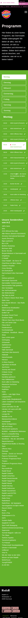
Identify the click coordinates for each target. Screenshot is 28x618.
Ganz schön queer (8, 337)
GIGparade (6, 342)
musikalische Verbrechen (10, 436)
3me (3, 228)
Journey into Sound (8, 369)
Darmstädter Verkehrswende (12, 283)
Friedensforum (7, 327)
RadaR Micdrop (7, 486)
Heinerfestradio (7, 357)
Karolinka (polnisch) (8, 377)
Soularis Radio (7, 520)
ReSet (4, 510)
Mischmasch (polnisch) (10, 429)
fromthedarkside (7, 330)
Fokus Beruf (6, 325)
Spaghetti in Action (8, 523)
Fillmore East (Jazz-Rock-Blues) (13, 320)
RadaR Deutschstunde (9, 478)
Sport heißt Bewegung (9, 525)
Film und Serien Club (9, 322)
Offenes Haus (6, 449)
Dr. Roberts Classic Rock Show (12, 298)
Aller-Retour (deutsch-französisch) (14, 233)
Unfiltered (5, 550)
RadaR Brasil (6, 471)
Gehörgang (6, 340)
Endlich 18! (5, 313)
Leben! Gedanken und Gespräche (13, 402)
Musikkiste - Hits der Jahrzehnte (13, 439)
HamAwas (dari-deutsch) (10, 352)
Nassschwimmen (8, 441)
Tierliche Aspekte (8, 538)
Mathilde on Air (7, 416)
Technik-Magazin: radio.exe (11, 533)
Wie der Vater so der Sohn (11, 555)
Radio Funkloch (7, 496)
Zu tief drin (5, 565)
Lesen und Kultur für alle (10, 406)
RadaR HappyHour (8, 481)
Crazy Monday (7, 268)
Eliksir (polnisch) (7, 310)
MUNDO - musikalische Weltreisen (14, 431)
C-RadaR (5, 258)
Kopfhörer (5, 389)
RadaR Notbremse (8, 488)
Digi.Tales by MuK (8, 295)
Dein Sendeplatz (7, 288)
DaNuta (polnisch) (8, 278)
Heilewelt (5, 355)
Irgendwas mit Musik (9, 364)
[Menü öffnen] (26, 12)
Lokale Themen (7, 411)
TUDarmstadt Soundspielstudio (12, 545)
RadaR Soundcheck (9, 491)
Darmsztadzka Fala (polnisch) (12, 285)
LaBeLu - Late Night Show (11, 394)
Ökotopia (5, 451)
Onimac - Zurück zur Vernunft (12, 453)
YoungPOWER (7, 562)
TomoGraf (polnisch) (9, 540)
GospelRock (6, 347)
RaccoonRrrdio (7, 468)
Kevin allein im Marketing (10, 382)
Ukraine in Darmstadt (9, 547)
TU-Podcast (6, 543)
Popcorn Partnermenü (9, 456)
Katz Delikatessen (8, 379)
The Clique (5, 535)
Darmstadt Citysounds (9, 280)
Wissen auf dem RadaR (10, 557)
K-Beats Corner (7, 372)
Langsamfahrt (6, 397)
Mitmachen (13, 616)
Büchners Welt (7, 248)
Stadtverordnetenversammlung (12, 528)
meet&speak (6, 421)
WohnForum (6, 560)
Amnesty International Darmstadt (13, 236)
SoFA (4, 518)
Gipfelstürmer (6, 345)
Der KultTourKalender (9, 290)
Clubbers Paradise (8, 266)
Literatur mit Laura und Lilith (11, 409)
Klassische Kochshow (9, 384)
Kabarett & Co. (7, 374)
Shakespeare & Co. (8, 515)
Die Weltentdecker (8, 293)
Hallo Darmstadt (7, 350)
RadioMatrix (6, 500)
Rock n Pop (6, 513)
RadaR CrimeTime (8, 476)
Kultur (4, 392)
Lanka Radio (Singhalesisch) (11, 399)
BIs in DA (5, 243)
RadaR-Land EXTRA (9, 493)
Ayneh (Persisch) (8, 238)
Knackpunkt (6, 387)
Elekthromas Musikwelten (10, 308)
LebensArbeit (6, 404)
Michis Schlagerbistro (9, 424)
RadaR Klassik (7, 483)
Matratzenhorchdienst (9, 419)
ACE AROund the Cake (10, 231)
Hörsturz (5, 360)
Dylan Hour (6, 300)
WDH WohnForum (14, 6)
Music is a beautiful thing (10, 434)
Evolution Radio (7, 317)
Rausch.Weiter (7, 508)
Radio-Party (6, 498)
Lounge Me (6, 414)
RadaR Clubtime (7, 473)
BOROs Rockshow (8, 246)
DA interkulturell (7, 270)
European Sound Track (10, 315)
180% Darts (6, 226)
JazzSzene (5, 367)
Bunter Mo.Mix (7, 251)
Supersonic (6, 530)
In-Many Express (8, 362)
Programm (6, 616)
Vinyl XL (4, 552)
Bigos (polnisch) (7, 241)
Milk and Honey (7, 426)
